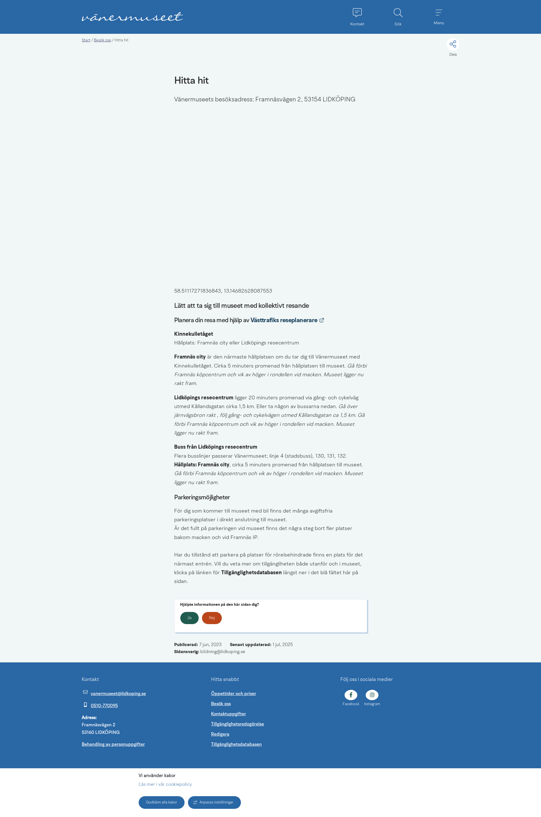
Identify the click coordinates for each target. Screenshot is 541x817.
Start (86, 40)
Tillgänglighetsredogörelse (237, 724)
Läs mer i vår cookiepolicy (165, 784)
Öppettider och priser (233, 694)
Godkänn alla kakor (161, 802)
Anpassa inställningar (216, 802)
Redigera (220, 734)
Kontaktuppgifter (228, 714)
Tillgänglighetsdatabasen (263, 744)
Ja (189, 618)
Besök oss (102, 40)
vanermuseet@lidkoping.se (118, 694)
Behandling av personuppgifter (113, 744)
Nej (212, 618)
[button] (357, 17)
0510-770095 (104, 706)
